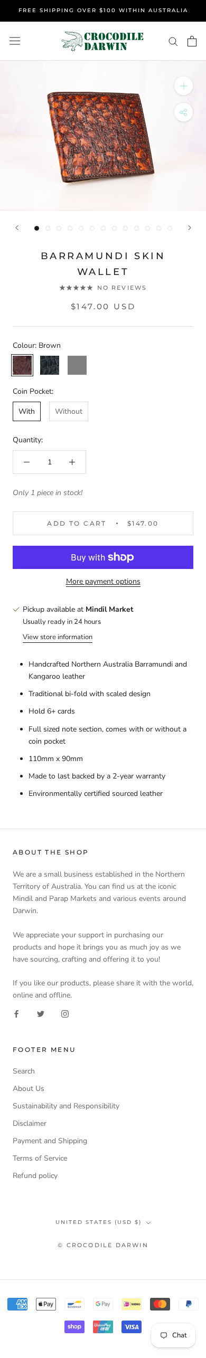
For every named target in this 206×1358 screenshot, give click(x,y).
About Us (28, 1089)
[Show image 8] (114, 228)
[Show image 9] (125, 228)
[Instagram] (65, 1013)
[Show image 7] (103, 228)
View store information (57, 637)
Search (24, 1071)
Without (68, 411)
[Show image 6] (92, 228)
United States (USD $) (98, 1222)
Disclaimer (29, 1123)
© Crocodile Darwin (103, 1245)
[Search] (173, 40)
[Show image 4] (70, 228)
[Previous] (16, 227)
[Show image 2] (47, 228)
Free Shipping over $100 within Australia (103, 10)
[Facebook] (16, 1013)
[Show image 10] (136, 228)
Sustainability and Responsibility (66, 1106)
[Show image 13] (169, 228)
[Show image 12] (158, 228)
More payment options (103, 581)
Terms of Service (40, 1158)
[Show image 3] (59, 228)
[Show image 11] (147, 228)
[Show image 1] (36, 228)
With (26, 411)
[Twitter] (40, 1013)
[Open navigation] (15, 41)
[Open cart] (192, 41)
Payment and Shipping (50, 1141)
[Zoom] (183, 86)
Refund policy (35, 1176)
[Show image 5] (81, 228)
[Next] (189, 227)
